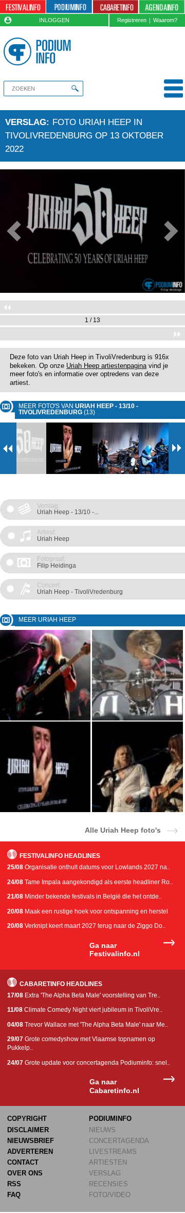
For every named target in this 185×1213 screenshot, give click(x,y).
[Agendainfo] (161, 7)
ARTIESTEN (108, 1162)
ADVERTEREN (30, 1151)
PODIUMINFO (110, 1118)
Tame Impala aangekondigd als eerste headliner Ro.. (90, 882)
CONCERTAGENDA (119, 1141)
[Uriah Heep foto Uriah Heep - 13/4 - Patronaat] (137, 810)
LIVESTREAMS (113, 1151)
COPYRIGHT (27, 1118)
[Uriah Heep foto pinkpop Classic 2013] (137, 719)
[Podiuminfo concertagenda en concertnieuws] (69, 7)
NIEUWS (102, 1130)
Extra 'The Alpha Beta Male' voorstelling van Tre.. (83, 995)
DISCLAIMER (28, 1130)
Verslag (25, 122)
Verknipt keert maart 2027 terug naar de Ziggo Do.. (86, 925)
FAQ (14, 1195)
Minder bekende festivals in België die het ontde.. (84, 896)
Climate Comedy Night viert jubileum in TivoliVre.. (84, 1009)
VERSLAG (105, 1173)
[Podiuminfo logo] (39, 51)
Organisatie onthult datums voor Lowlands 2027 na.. (88, 867)
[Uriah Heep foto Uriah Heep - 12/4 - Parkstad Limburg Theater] (45, 719)
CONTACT (23, 1162)
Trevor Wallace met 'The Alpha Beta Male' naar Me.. (87, 1024)
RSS (14, 1184)
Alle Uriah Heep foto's (123, 830)
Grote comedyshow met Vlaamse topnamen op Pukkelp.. (81, 1043)
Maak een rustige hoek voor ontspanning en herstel (87, 911)
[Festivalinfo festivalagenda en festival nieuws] (23, 7)
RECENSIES (108, 1184)
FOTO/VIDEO (110, 1195)
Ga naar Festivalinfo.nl (114, 950)
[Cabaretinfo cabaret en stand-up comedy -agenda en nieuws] (116, 7)
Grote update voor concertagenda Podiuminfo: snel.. (88, 1062)
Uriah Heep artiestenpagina (106, 366)
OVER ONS (25, 1173)
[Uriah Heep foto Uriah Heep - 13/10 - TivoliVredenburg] (45, 810)
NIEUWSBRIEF (30, 1141)
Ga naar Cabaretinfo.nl (114, 1086)
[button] (14, 231)
